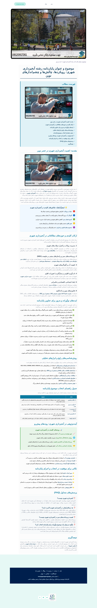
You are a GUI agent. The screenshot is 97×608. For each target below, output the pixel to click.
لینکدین (47, 573)
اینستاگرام (53, 573)
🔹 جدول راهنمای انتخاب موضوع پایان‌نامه (64, 133)
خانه (52, 4)
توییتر (42, 573)
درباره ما (50, 571)
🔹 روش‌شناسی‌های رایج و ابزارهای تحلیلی (64, 130)
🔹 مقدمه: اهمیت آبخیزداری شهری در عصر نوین (62, 121)
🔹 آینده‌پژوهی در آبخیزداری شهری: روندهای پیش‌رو (61, 135)
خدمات (55, 571)
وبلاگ (44, 571)
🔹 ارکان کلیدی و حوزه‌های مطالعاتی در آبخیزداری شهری (60, 124)
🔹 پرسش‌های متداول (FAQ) (67, 141)
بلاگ (46, 4)
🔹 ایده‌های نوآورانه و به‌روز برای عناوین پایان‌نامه (62, 127)
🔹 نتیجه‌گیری (71, 144)
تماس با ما (37, 571)
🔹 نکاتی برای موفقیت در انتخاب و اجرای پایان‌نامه (62, 138)
